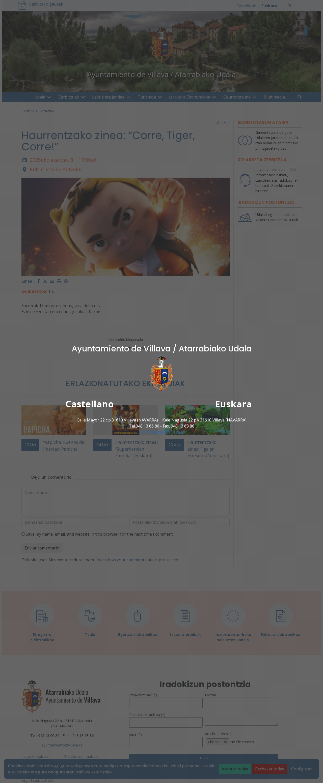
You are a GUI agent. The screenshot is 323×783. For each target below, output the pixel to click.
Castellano (89, 404)
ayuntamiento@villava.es (161, 432)
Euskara (233, 404)
